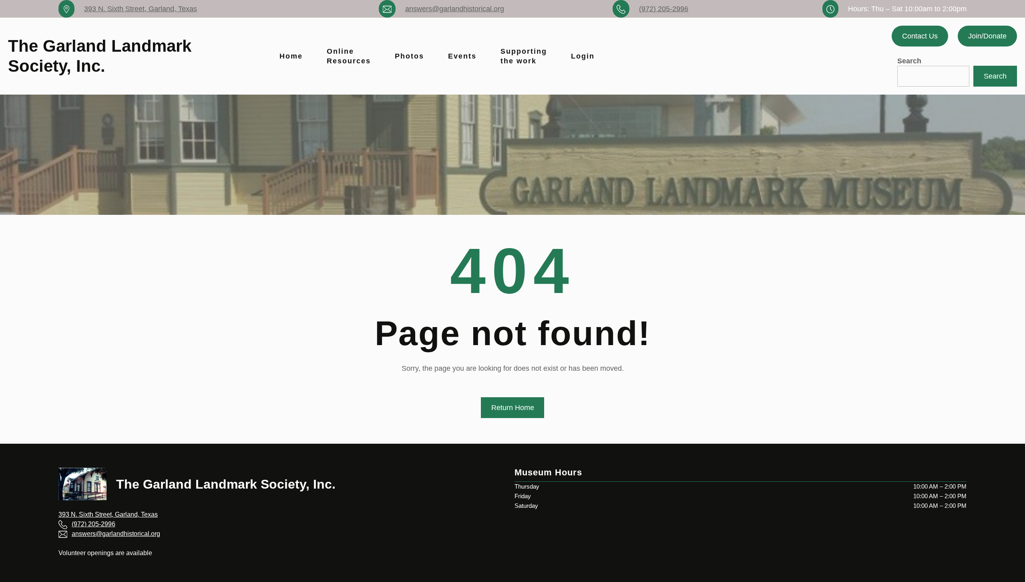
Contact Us (920, 36)
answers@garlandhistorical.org (454, 9)
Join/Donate (987, 36)
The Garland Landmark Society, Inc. (226, 484)
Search (909, 61)
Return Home (512, 408)
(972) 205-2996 (663, 9)
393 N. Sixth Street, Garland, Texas (140, 9)
